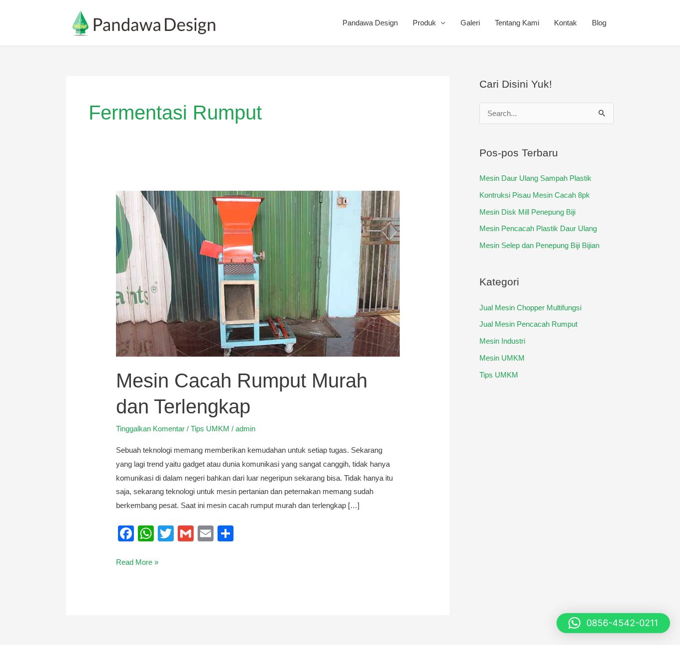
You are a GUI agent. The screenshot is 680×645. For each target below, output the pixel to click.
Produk (424, 22)
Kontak (565, 22)
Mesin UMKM (502, 358)
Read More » (137, 560)
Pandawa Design (370, 22)
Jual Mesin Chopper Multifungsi (530, 307)
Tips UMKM (210, 428)
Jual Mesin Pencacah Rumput (528, 324)
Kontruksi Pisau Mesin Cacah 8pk (534, 195)
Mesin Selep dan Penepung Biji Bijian (539, 245)
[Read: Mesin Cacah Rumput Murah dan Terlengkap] (258, 272)
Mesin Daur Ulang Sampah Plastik (535, 178)
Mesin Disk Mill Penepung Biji (527, 212)
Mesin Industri (502, 341)
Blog (599, 22)
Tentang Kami (517, 22)
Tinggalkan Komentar (150, 428)
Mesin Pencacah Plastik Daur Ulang (538, 228)
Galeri (470, 22)
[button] (613, 623)
